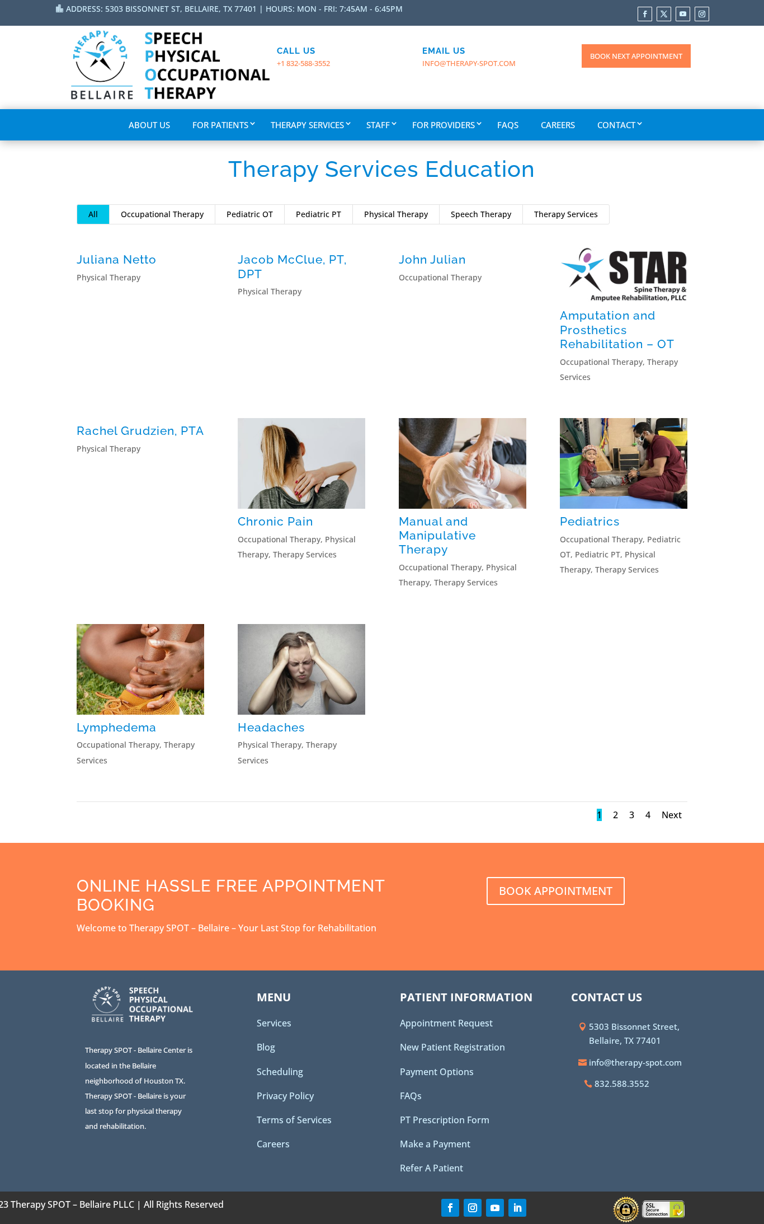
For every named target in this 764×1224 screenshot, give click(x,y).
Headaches (271, 727)
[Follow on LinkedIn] (517, 1208)
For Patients (220, 124)
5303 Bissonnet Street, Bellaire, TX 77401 (634, 1034)
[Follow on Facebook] (645, 14)
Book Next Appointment (636, 56)
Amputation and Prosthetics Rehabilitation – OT (617, 329)
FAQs (507, 124)
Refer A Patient (431, 1168)
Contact (616, 124)
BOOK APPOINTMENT (555, 890)
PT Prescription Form (444, 1120)
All (93, 214)
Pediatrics (590, 521)
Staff (378, 124)
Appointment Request (446, 1023)
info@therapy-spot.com (469, 63)
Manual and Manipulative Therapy (437, 535)
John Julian (432, 259)
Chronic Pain (275, 521)
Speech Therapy (481, 214)
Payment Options (437, 1072)
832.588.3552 (622, 1083)
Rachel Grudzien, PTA (140, 431)
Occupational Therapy (162, 214)
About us (149, 124)
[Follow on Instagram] (702, 14)
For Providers (443, 124)
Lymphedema (117, 727)
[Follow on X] (664, 14)
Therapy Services (307, 124)
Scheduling (280, 1072)
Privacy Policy (285, 1096)
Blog (266, 1047)
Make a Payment (435, 1144)
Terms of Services (294, 1120)
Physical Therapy (396, 214)
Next (672, 815)
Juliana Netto (117, 259)
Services (274, 1023)
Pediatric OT (250, 214)
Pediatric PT (318, 214)
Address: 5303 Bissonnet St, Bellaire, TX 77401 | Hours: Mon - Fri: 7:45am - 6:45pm (234, 8)
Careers (558, 124)
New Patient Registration (452, 1047)
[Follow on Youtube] (683, 14)
